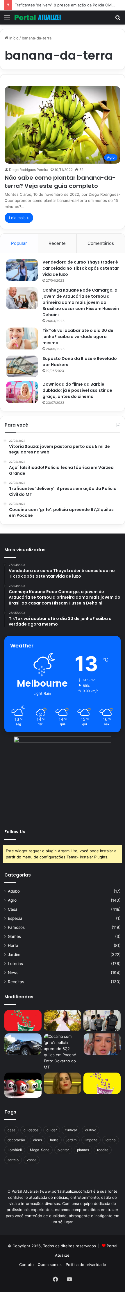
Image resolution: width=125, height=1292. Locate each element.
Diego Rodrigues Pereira (28, 169)
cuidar (52, 1130)
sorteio (13, 1160)
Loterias (15, 963)
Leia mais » (19, 217)
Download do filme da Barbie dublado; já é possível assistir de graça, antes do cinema (77, 390)
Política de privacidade (86, 1264)
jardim (71, 1140)
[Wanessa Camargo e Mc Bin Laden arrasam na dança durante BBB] (62, 1083)
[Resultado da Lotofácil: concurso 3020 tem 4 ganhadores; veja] (102, 1083)
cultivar (71, 1130)
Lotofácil (15, 1150)
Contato (26, 1264)
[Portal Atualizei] (38, 17)
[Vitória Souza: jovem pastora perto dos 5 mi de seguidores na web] (62, 1020)
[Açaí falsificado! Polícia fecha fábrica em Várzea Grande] (102, 1020)
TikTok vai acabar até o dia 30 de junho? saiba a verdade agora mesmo (77, 337)
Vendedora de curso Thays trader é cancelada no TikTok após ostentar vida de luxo (80, 268)
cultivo (90, 1130)
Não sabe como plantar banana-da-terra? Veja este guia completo (60, 182)
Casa (12, 909)
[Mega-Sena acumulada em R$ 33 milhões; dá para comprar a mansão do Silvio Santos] (23, 1020)
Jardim (14, 954)
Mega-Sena (39, 1150)
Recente (57, 243)
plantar (63, 1150)
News (13, 972)
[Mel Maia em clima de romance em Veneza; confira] (102, 1043)
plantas (83, 1150)
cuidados (31, 1130)
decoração (16, 1140)
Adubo (14, 891)
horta (54, 1140)
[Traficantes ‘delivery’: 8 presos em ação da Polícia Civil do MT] (23, 1043)
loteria (111, 1140)
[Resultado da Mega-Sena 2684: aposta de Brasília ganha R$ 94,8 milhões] (23, 1085)
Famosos (16, 927)
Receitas (16, 981)
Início (13, 38)
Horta (13, 945)
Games (14, 936)
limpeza (91, 1140)
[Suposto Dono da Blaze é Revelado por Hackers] (22, 366)
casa (11, 1130)
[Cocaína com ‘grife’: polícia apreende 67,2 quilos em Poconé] (62, 1051)
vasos (31, 1160)
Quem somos (50, 1264)
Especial (15, 918)
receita (102, 1150)
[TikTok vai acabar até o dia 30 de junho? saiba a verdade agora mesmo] (22, 338)
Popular (19, 243)
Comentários (101, 243)
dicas (37, 1140)
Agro (12, 900)
